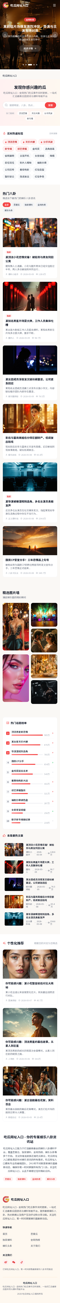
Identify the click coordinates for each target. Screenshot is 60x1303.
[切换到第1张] (23, 64)
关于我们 (35, 1245)
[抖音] (22, 1262)
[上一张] (5, 35)
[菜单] (54, 5)
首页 (5, 1233)
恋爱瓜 (17, 204)
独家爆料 (29, 204)
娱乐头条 (9, 210)
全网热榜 (42, 204)
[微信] (14, 1262)
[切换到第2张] (26, 64)
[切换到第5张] (36, 64)
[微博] (6, 1262)
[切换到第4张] (34, 64)
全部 (7, 204)
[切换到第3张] (30, 64)
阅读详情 (28, 48)
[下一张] (55, 35)
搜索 (50, 105)
